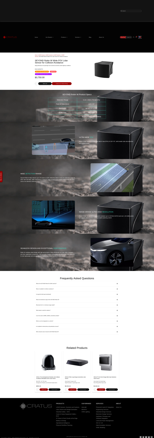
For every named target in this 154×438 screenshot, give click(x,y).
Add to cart (45, 83)
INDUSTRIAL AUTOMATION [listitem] (42, 71)
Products (63, 37)
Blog (90, 37)
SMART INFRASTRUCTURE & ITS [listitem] (43, 74)
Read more (101, 389)
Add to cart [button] (44, 389)
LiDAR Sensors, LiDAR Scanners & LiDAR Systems (49, 55)
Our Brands (49, 37)
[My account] (133, 37)
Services (77, 37)
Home (36, 37)
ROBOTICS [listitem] (53, 71)
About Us (101, 37)
